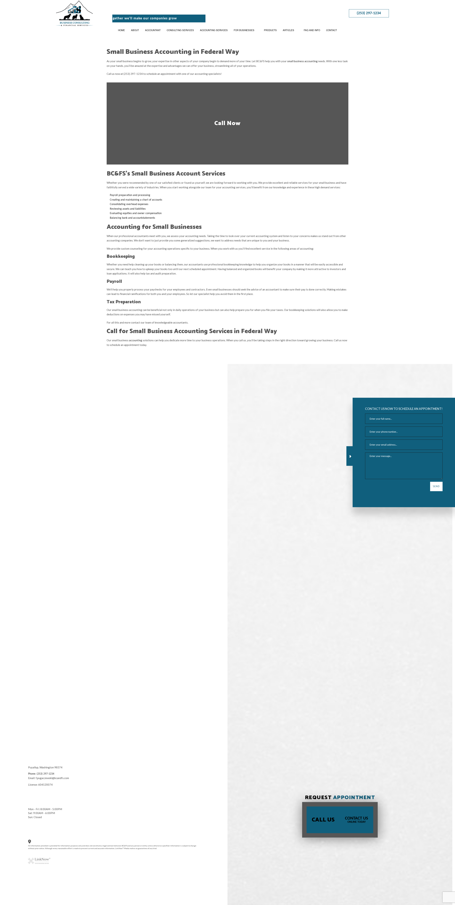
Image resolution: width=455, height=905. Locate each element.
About (135, 30)
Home (121, 30)
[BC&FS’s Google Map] (32, 842)
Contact (331, 30)
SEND (436, 486)
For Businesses (244, 30)
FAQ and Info (312, 30)
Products (270, 30)
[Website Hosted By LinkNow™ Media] (39, 858)
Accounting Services (214, 30)
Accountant (153, 30)
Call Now (227, 123)
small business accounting (302, 61)
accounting (135, 340)
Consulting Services (180, 30)
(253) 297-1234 (369, 13)
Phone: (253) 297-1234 (41, 773)
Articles (288, 30)
